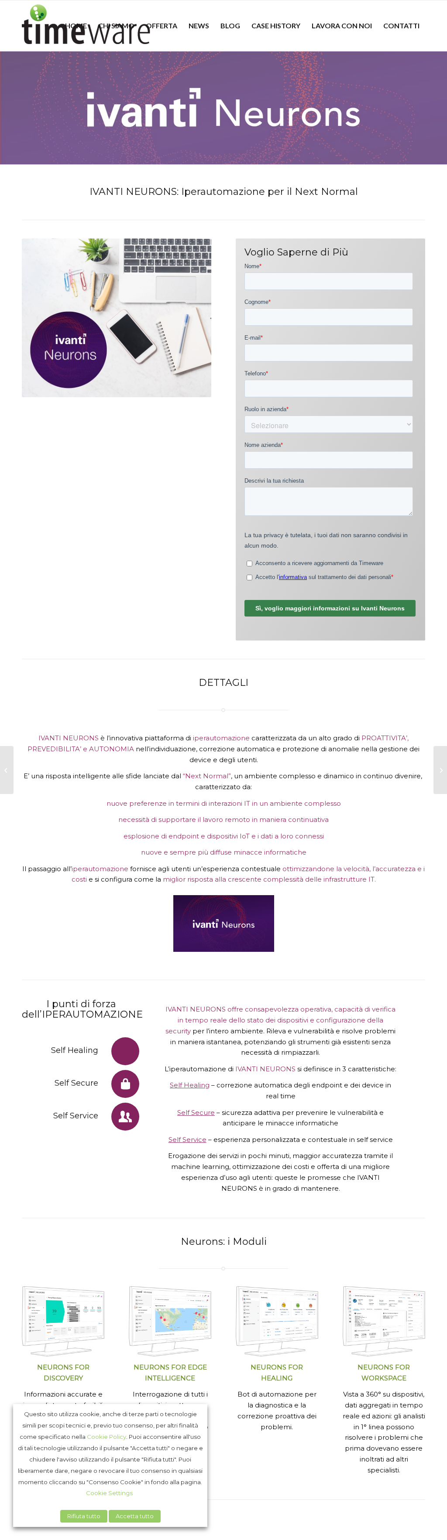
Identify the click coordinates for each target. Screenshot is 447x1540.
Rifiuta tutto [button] (83, 1516)
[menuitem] (76, 25)
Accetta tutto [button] (135, 1516)
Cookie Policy (106, 1436)
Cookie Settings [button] (109, 1492)
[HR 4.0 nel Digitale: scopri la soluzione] (440, 770)
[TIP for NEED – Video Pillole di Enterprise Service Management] (7, 770)
